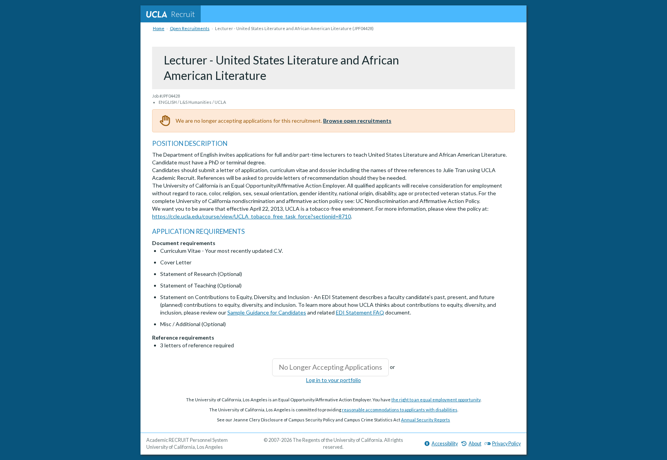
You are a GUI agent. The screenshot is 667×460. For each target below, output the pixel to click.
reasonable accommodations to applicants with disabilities (399, 409)
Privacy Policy (506, 443)
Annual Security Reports (425, 419)
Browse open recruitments (357, 120)
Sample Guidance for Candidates (266, 312)
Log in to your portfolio (333, 380)
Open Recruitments (190, 28)
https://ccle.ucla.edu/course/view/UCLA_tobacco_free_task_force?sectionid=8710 (251, 216)
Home (158, 28)
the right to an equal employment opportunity (436, 399)
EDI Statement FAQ (360, 312)
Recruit (183, 14)
